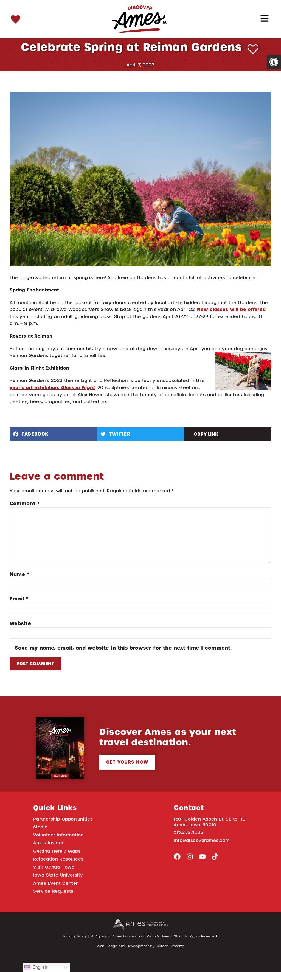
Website (20, 623)
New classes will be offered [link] (231, 309)
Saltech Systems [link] (170, 946)
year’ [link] (16, 387)
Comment (25, 503)
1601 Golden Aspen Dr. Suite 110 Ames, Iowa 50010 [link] (210, 822)
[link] (274, 62)
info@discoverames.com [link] (202, 840)
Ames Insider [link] (48, 843)
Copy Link (206, 434)
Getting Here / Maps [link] (57, 851)
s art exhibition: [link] (58, 387)
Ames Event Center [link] (55, 883)
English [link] (39, 967)
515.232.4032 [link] (188, 832)
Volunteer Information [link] (58, 835)
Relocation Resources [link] (58, 859)
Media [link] (40, 827)
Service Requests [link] (53, 891)
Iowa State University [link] (58, 875)
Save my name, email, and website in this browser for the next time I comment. (123, 647)
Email (19, 598)
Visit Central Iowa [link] (54, 867)
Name (19, 574)
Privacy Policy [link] (75, 936)
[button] (53, 434)
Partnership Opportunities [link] (63, 819)
